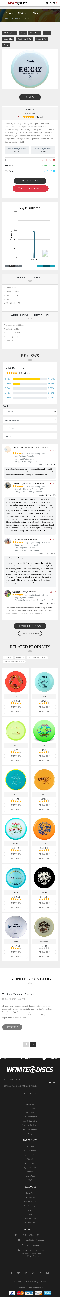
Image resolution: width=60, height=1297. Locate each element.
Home (6, 18)
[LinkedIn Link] (26, 1272)
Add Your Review (31, 633)
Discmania (30, 1146)
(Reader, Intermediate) (29, 539)
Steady (47, 33)
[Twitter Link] (18, 1272)
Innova (30, 1172)
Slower (40, 266)
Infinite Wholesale (30, 1129)
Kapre (44, 794)
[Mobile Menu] (3, 3)
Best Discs (30, 1112)
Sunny (6, 45)
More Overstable (37, 658)
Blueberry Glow (9, 33)
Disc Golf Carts (30, 1218)
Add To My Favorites (31, 188)
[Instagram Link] (40, 1272)
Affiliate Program (30, 1117)
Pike (15, 745)
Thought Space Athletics (30, 1155)
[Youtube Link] (47, 1272)
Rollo (44, 843)
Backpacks (30, 1214)
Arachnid (16, 843)
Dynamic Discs (30, 1167)
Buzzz (16, 892)
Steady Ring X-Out (24, 39)
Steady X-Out (41, 39)
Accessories (30, 1197)
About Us (30, 1104)
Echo (15, 696)
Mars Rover (44, 941)
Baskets (30, 1210)
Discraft (30, 1159)
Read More (14, 1028)
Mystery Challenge (30, 1125)
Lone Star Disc (30, 1150)
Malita (16, 941)
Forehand (18, 266)
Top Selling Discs (30, 1121)
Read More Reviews (30, 626)
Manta (44, 696)
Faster (52, 266)
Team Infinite (30, 1108)
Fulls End (16, 539)
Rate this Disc (30, 114)
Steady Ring (8, 39)
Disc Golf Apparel (30, 1201)
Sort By (6, 406)
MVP (30, 1180)
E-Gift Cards (30, 1223)
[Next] (33, 1044)
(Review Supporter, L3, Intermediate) (37, 447)
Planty (23, 33)
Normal (46, 266)
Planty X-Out (34, 33)
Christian (16, 592)
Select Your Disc (31, 181)
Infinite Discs (30, 1163)
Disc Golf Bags (30, 1206)
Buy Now (17, 707)
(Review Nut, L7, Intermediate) (33, 484)
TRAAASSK (17, 447)
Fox (44, 745)
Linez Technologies (35, 1287)
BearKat (44, 892)
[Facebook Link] (11, 1272)
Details (17, 712)
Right (12, 266)
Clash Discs (16, 18)
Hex (15, 794)
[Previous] (26, 1044)
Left (7, 266)
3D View (30, 97)
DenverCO (16, 483)
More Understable (14, 662)
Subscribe (50, 1083)
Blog (30, 1133)
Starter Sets (30, 1193)
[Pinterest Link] (33, 1272)
